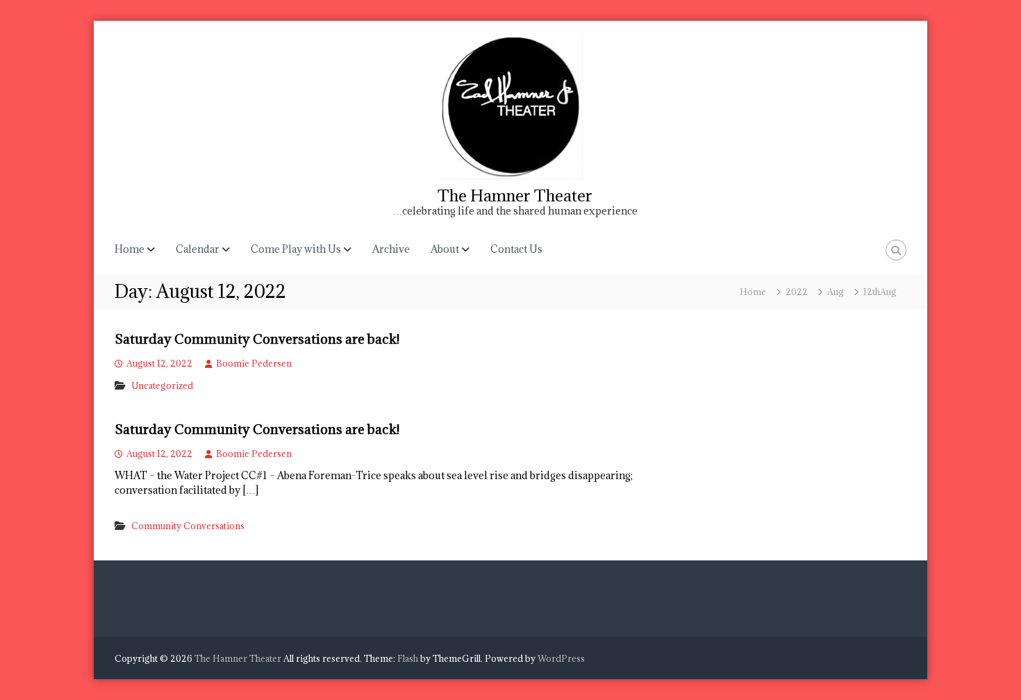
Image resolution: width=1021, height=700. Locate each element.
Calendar (197, 249)
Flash (407, 658)
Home (129, 249)
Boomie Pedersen (254, 363)
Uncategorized (162, 385)
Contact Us (516, 249)
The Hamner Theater (515, 195)
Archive (391, 249)
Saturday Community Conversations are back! (257, 339)
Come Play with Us (296, 249)
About (445, 249)
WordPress (561, 658)
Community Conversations (187, 525)
